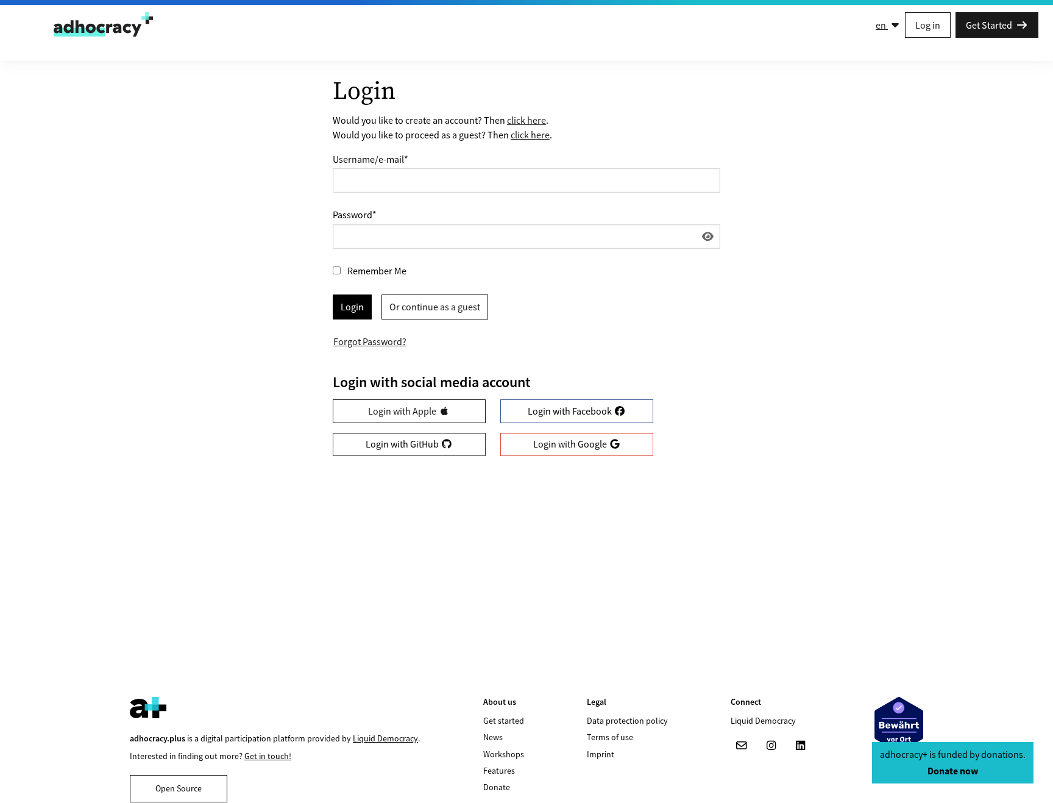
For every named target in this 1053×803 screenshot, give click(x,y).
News (493, 737)
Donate (496, 787)
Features (499, 770)
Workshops (503, 754)
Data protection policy (627, 720)
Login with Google (571, 444)
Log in (927, 25)
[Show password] (707, 236)
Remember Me (376, 271)
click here (526, 120)
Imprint (600, 754)
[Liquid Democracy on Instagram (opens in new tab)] (771, 746)
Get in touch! (267, 756)
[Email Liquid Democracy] (742, 746)
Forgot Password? (369, 341)
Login (352, 307)
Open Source (178, 788)
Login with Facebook (571, 411)
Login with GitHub (403, 444)
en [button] (882, 25)
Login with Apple (403, 411)
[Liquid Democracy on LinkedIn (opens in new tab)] (800, 746)
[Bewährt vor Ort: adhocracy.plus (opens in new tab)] (898, 724)
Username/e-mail (370, 159)
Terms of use (610, 737)
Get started (503, 720)
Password (355, 215)
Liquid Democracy (385, 738)
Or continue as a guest (434, 307)
